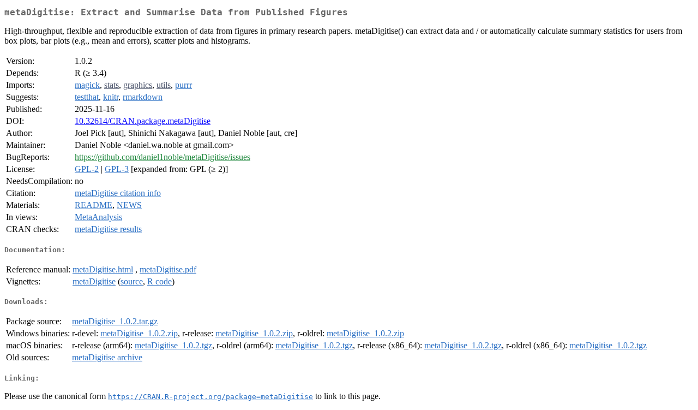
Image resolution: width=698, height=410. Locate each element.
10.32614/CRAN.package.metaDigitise (142, 121)
